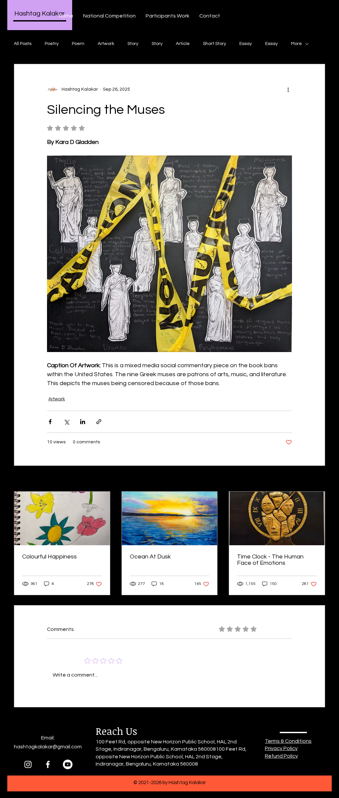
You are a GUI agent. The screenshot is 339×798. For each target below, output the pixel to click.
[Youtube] (68, 764)
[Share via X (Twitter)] (66, 422)
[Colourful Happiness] (62, 518)
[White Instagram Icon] (28, 764)
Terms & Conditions (288, 741)
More (296, 43)
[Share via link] (99, 422)
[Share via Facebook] (50, 422)
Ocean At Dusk (150, 557)
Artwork (106, 43)
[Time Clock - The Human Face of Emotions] (277, 518)
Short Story (214, 43)
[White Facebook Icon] (48, 764)
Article (183, 43)
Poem (78, 43)
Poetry (52, 43)
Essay (245, 43)
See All (318, 479)
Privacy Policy (281, 748)
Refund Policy (281, 756)
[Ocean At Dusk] (170, 518)
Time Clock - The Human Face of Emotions (270, 560)
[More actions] (288, 89)
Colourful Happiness (49, 557)
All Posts (22, 43)
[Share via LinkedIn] (82, 422)
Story (132, 43)
